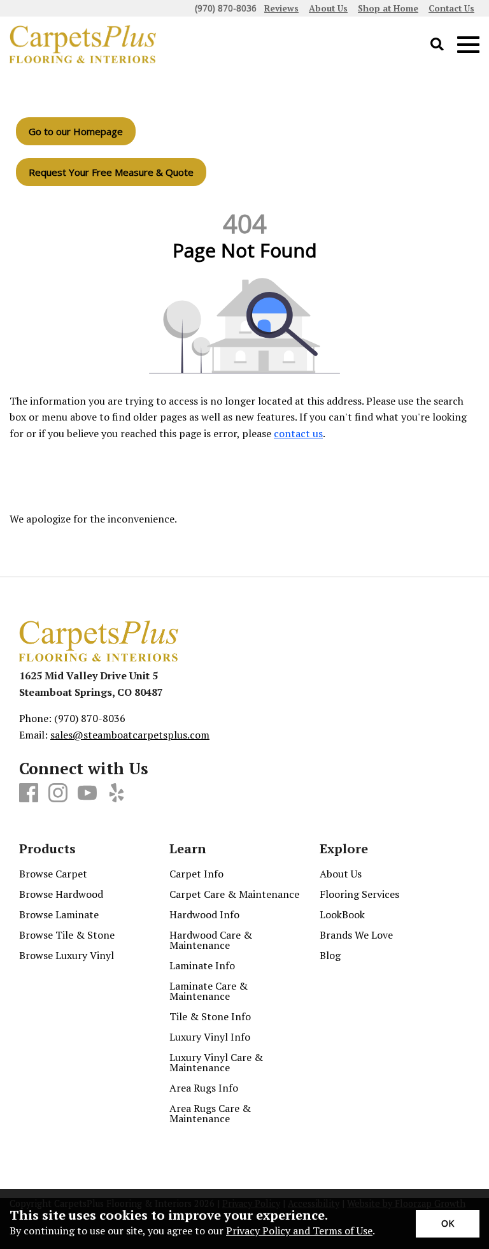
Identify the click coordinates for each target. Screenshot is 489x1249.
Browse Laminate (59, 914)
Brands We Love (356, 935)
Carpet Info (196, 874)
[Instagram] (57, 793)
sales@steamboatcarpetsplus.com (129, 735)
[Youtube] (87, 793)
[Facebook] (28, 793)
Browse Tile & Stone (67, 935)
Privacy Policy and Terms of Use (299, 1231)
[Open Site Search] (437, 44)
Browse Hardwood (61, 894)
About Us (341, 874)
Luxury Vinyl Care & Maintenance (216, 1062)
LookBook (342, 914)
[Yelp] (116, 793)
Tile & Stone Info (210, 1016)
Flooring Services (359, 894)
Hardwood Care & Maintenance (210, 940)
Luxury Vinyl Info (209, 1037)
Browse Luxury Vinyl (66, 955)
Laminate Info (202, 965)
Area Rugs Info (203, 1088)
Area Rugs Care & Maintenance (210, 1113)
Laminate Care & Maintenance (208, 991)
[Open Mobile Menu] (468, 45)
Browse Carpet (53, 874)
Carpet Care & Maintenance (234, 894)
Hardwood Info (204, 914)
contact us (298, 433)
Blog (330, 955)
